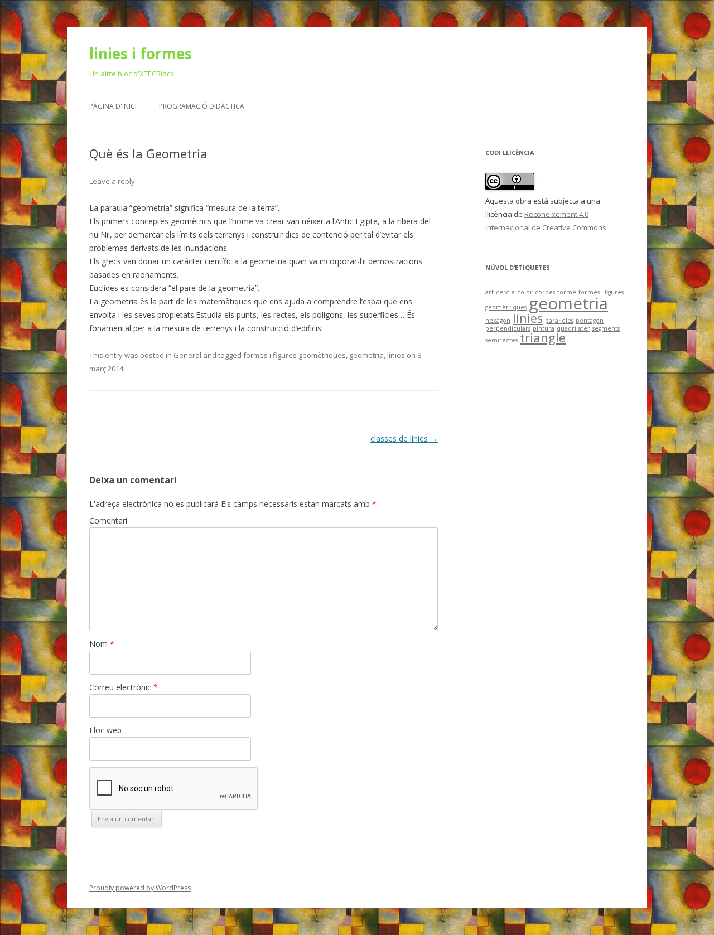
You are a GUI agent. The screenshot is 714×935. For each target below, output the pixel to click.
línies (396, 355)
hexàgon (497, 320)
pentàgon (590, 320)
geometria (366, 355)
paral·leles (559, 320)
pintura (543, 328)
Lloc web (105, 730)
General (187, 355)
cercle (505, 292)
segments (606, 328)
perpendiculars (507, 328)
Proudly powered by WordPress (140, 888)
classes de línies (404, 438)
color (525, 292)
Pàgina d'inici (113, 106)
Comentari (108, 520)
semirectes (501, 340)
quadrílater (573, 328)
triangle (543, 338)
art (489, 292)
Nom (101, 643)
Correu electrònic (123, 687)
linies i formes (140, 53)
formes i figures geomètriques (294, 355)
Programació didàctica (201, 106)
